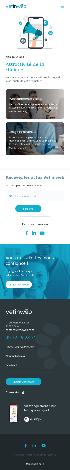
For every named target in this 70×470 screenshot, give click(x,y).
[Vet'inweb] (16, 6)
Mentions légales (35, 464)
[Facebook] (26, 233)
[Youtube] (42, 233)
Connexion (13, 392)
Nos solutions (15, 356)
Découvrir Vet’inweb (20, 347)
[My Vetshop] (32, 419)
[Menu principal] (62, 6)
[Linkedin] (34, 233)
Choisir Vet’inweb (19, 284)
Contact (11, 365)
